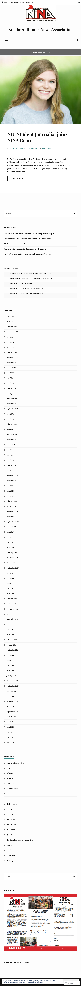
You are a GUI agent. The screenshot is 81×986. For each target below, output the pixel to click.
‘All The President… (27, 283)
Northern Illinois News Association (40, 29)
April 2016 (10, 665)
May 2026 (10, 322)
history (9, 809)
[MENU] (6, 40)
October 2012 (11, 706)
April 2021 (10, 455)
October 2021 (11, 440)
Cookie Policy (40, 982)
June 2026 (10, 317)
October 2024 (11, 347)
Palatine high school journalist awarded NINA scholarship (28, 239)
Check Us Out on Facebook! (16, 962)
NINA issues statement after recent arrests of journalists (27, 244)
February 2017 (12, 640)
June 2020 (10, 491)
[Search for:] (40, 213)
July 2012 (10, 722)
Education (10, 794)
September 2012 (13, 712)
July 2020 (10, 486)
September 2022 (13, 409)
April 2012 (10, 737)
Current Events (12, 789)
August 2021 (11, 445)
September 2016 (13, 650)
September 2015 (13, 686)
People (9, 850)
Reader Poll (11, 855)
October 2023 (11, 363)
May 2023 (10, 378)
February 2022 (12, 424)
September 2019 (13, 522)
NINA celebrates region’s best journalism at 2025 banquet (27, 254)
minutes (10, 814)
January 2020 (11, 506)
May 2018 (10, 583)
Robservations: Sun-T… (18, 273)
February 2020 (12, 501)
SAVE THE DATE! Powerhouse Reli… (41, 278)
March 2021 (11, 460)
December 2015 (12, 681)
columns (10, 773)
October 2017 (11, 614)
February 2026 (12, 327)
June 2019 (10, 532)
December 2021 (12, 429)
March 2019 (11, 547)
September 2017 (13, 619)
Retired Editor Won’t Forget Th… (39, 273)
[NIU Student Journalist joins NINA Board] (40, 123)
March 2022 (11, 419)
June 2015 (10, 696)
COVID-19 (10, 784)
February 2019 (12, 553)
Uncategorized (12, 861)
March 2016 (11, 671)
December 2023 (12, 358)
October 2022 (11, 404)
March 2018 (11, 594)
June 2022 (10, 414)
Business (10, 768)
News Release (12, 825)
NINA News (11, 835)
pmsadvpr (33, 149)
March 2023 (11, 383)
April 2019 (10, 542)
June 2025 (10, 342)
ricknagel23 (14, 283)
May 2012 (10, 732)
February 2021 (12, 465)
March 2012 (11, 742)
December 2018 (12, 558)
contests (10, 778)
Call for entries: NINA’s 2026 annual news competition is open (29, 234)
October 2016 (11, 645)
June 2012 (10, 727)
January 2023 (11, 394)
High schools (12, 804)
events (9, 799)
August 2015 (11, 691)
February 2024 (12, 352)
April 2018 (10, 588)
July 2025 (10, 337)
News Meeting (12, 819)
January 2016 (11, 676)
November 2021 (12, 435)
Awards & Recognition (15, 763)
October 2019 (11, 517)
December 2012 (12, 701)
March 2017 (11, 635)
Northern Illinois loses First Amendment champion (25, 249)
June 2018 (10, 578)
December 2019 (12, 512)
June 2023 (10, 373)
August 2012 (11, 717)
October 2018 (11, 563)
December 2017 (12, 609)
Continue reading (15, 179)
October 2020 (11, 481)
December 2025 (12, 332)
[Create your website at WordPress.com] (40, 2)
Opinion (10, 845)
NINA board (46, 149)
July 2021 (10, 450)
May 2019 (10, 537)
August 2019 (11, 527)
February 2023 (12, 388)
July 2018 (10, 573)
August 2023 (11, 368)
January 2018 (11, 604)
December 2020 (12, 476)
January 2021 (11, 470)
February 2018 (12, 599)
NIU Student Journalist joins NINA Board (37, 137)
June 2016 (10, 655)
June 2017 (10, 629)
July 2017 (10, 624)
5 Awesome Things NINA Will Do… (33, 294)
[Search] (75, 40)
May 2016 (10, 660)
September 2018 (13, 568)
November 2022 (12, 399)
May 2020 (10, 496)
